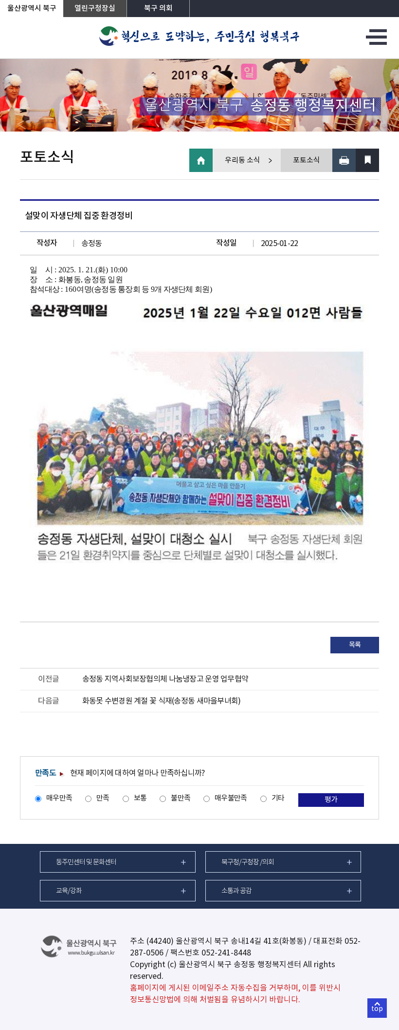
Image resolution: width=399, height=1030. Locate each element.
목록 (355, 645)
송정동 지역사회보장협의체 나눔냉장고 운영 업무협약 (165, 679)
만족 (102, 798)
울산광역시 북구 (31, 8)
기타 (278, 798)
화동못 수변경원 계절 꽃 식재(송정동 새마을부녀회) (161, 701)
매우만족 (59, 798)
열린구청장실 (94, 8)
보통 (140, 798)
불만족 (180, 798)
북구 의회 (158, 8)
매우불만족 (231, 798)
